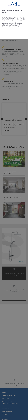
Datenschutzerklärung (7, 26)
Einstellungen (14, 31)
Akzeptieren (22, 31)
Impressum (17, 36)
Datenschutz (10, 36)
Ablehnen (6, 31)
